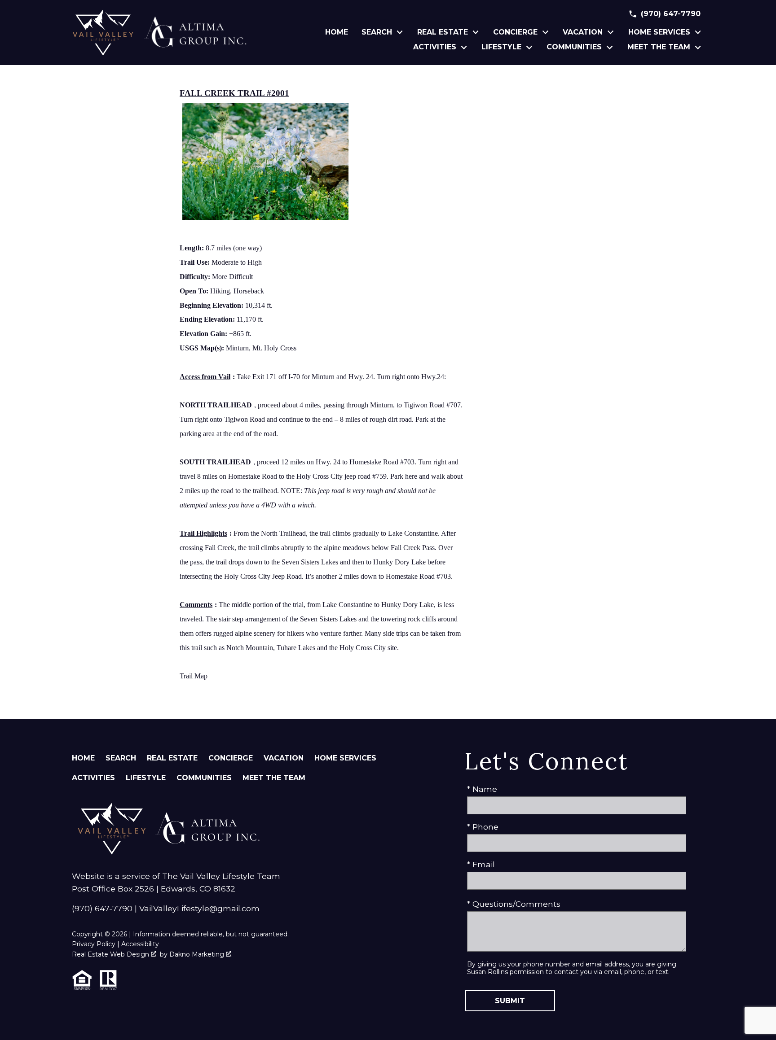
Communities (204, 777)
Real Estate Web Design (111, 954)
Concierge (230, 758)
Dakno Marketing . (201, 954)
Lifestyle (146, 777)
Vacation (284, 758)
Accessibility (140, 944)
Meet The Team (273, 777)
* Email (481, 864)
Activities (93, 777)
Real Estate (172, 758)
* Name (482, 789)
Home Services (345, 758)
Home (336, 32)
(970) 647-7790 (102, 908)
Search (121, 758)
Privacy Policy (93, 944)
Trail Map (193, 676)
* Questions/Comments (513, 904)
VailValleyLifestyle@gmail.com (199, 908)
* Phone (482, 826)
